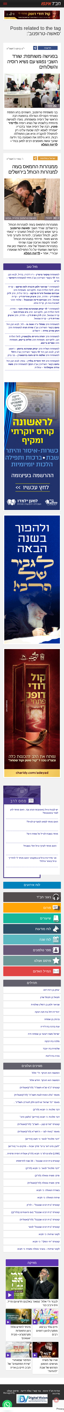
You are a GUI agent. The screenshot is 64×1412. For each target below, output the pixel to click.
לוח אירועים (32, 885)
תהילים (32, 983)
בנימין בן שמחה (52, 1019)
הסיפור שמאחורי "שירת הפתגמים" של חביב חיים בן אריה (19, 1364)
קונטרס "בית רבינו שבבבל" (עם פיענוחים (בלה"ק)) (35, 1212)
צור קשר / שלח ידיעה (31, 1391)
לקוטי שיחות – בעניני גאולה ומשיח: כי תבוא (38, 1249)
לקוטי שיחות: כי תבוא (49, 1234)
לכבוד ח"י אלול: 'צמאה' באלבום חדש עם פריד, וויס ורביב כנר (32, 1303)
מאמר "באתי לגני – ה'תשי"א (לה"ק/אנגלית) (39, 1131)
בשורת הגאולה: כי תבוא (48, 1190)
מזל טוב (32, 266)
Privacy (60, 1408)
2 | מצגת (52, 218)
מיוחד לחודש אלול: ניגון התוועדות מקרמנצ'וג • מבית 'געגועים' (20, 1333)
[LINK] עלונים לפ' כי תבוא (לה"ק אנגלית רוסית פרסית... (32, 1153)
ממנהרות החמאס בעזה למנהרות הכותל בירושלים (33, 169)
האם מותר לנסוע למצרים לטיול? (42, 833)
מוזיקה (32, 1262)
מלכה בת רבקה (52, 1041)
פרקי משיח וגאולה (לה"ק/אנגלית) (43, 1183)
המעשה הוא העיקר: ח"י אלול (46, 1073)
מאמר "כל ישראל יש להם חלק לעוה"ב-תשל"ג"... (36, 1102)
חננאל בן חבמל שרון (50, 997)
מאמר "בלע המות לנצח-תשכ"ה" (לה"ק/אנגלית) (37, 1095)
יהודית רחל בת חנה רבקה (47, 1012)
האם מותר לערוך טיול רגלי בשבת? (39, 858)
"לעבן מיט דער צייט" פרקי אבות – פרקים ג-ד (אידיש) (34, 1146)
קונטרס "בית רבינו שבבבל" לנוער (44, 1227)
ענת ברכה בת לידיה (50, 1026)
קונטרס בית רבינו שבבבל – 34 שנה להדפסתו (38, 1161)
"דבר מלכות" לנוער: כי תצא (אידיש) (42, 1139)
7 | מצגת (52, 105)
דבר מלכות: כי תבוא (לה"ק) (46, 1109)
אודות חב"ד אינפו (51, 1391)
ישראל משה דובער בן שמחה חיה (44, 1034)
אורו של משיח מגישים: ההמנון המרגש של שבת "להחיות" (49, 1366)
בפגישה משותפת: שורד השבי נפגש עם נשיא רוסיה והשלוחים (32, 61)
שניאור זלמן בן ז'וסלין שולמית (45, 1004)
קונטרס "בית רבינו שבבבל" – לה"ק (43, 1205)
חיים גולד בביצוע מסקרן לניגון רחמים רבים (47, 1331)
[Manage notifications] (56, 1400)
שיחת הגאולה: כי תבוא (48, 1197)
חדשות (47, 48)
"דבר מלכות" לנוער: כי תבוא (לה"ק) (43, 1168)
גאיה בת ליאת (53, 1056)
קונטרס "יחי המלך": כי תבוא (46, 1241)
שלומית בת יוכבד (51, 1048)
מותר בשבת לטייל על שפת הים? (42, 845)
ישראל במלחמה (47, 158)
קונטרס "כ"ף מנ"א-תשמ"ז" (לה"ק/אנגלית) (40, 1087)
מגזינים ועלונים (32, 1066)
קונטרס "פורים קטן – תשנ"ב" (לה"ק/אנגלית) (38, 1124)
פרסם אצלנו (13, 1391)
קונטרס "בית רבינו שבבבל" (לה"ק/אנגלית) (40, 1219)
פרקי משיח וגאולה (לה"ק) (47, 1175)
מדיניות (56, 1393)
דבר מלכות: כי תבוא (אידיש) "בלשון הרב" (40, 1117)
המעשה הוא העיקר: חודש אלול (45, 1080)
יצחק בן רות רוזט (51, 990)
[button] (7, 1405)
